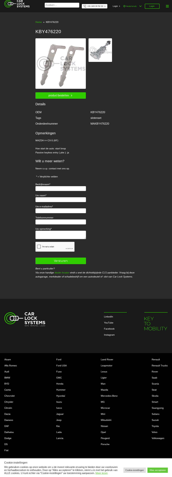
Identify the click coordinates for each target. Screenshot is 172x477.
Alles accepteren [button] (157, 470)
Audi (6, 371)
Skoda (155, 395)
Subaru (155, 414)
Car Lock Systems (14, 2)
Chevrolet (9, 395)
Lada (59, 432)
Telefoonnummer (44, 217)
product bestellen (58, 95)
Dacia (7, 414)
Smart (155, 401)
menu (167, 6)
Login (115, 6)
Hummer (61, 389)
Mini (103, 414)
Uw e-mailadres (43, 206)
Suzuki (155, 420)
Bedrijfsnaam (42, 184)
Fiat (6, 450)
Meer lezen (101, 473)
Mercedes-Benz (109, 395)
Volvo (154, 432)
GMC (59, 377)
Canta (7, 389)
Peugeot (105, 438)
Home (38, 22)
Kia (58, 426)
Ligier (104, 377)
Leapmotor (106, 365)
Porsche (105, 444)
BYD (6, 383)
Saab (154, 377)
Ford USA (61, 365)
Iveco (59, 408)
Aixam (7, 359)
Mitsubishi (106, 420)
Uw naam (40, 195)
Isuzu (59, 401)
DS (6, 444)
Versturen (61, 260)
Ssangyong (158, 408)
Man (103, 383)
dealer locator (62, 272)
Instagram (109, 334)
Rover (155, 371)
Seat (154, 389)
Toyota (155, 426)
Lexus (104, 371)
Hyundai (60, 395)
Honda (59, 383)
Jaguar (60, 414)
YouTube (108, 322)
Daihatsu (9, 432)
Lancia (59, 438)
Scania (155, 383)
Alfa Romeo (10, 365)
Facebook (109, 328)
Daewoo (8, 420)
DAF (6, 426)
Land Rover (107, 359)
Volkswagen (158, 438)
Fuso (59, 371)
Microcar (105, 408)
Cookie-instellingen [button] (134, 470)
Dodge (7, 438)
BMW (7, 377)
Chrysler (8, 401)
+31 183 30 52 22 (95, 6)
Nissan (104, 426)
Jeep (58, 420)
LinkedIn (108, 316)
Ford (58, 359)
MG (103, 401)
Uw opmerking (43, 228)
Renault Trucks (160, 365)
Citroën (8, 408)
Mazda (104, 389)
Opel (103, 432)
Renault (156, 359)
